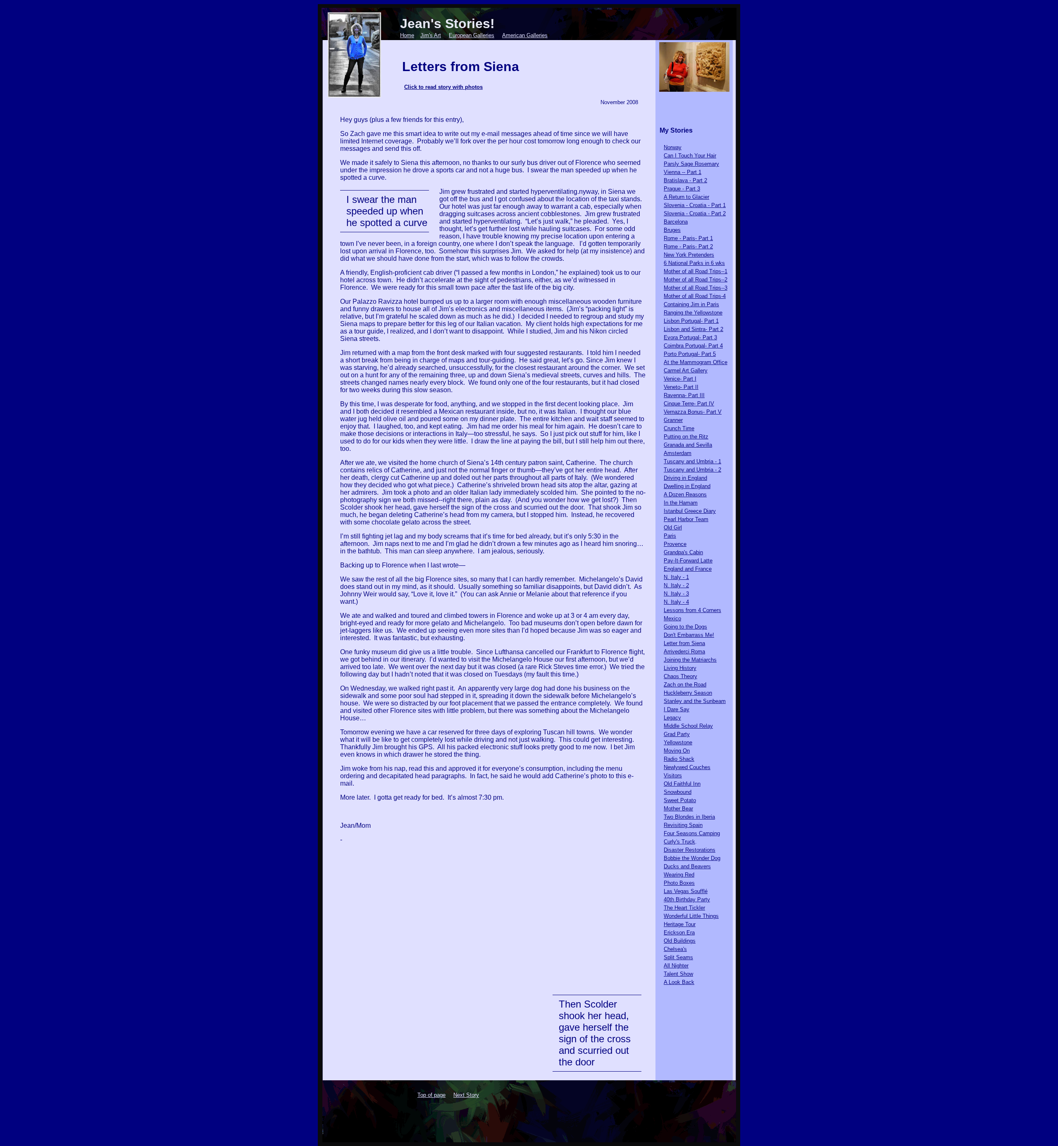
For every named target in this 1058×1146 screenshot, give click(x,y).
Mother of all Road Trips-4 (695, 296)
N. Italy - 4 (676, 602)
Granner (673, 420)
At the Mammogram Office (695, 362)
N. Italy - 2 (676, 585)
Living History (680, 668)
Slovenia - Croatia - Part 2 (695, 213)
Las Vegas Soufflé (686, 891)
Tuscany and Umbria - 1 (692, 461)
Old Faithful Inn (682, 784)
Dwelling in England (687, 486)
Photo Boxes (679, 883)
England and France (688, 569)
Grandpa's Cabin (683, 552)
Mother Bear (678, 808)
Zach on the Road (685, 684)
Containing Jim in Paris (691, 304)
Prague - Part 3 (682, 189)
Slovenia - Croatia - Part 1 (695, 205)
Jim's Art (430, 35)
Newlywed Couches (687, 767)
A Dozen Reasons (685, 494)
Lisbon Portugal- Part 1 (691, 321)
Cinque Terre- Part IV (689, 403)
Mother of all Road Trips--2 (695, 279)
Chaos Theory (680, 676)
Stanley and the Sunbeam (695, 701)
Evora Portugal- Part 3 (690, 337)
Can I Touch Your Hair (690, 155)
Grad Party (677, 734)
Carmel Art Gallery (686, 370)
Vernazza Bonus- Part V (693, 412)
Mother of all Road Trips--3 (695, 288)
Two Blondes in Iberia (689, 817)
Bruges (672, 230)
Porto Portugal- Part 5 (690, 354)
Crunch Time (679, 428)
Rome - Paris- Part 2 (688, 246)
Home (407, 35)
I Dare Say (676, 709)
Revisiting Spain (683, 825)
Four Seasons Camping (692, 833)
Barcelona (676, 222)
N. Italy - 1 (676, 577)
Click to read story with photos (443, 87)
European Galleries (471, 35)
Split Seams (678, 957)
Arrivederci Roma (684, 651)
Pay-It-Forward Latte (688, 561)
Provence (675, 544)
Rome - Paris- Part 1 (688, 238)
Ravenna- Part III (684, 395)
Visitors (673, 775)
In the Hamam (681, 503)
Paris (670, 536)
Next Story (466, 1095)
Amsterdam (677, 453)
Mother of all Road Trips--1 (695, 271)
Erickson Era (679, 932)
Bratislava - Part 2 (685, 180)
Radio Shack (679, 759)
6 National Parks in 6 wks (694, 263)
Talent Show (678, 974)
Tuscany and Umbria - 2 (692, 470)
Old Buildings (680, 941)
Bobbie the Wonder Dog (692, 858)
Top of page (431, 1095)
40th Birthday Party (687, 899)
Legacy (672, 718)
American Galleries (525, 35)
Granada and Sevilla (688, 445)
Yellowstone (678, 742)
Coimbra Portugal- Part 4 (693, 346)
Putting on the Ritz (686, 437)
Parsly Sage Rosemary (691, 164)
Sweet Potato (680, 800)
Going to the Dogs (685, 627)
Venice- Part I (680, 379)
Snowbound (677, 792)
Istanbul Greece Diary (690, 511)
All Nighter (676, 966)
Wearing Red (679, 875)
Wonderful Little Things (691, 916)
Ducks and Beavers (687, 866)
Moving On (677, 751)
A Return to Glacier (686, 197)
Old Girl (673, 527)
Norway (673, 147)
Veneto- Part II (681, 387)
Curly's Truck (679, 842)
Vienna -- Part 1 (682, 172)
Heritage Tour (680, 924)
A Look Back (679, 982)
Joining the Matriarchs (690, 660)
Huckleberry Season (688, 693)
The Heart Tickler (684, 908)
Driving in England (685, 478)
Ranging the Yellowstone (693, 313)
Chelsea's (675, 949)
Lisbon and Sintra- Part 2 (693, 329)
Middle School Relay (688, 726)
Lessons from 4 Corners (692, 610)
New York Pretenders (689, 255)
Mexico (672, 618)
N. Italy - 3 (676, 594)
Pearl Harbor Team (686, 519)
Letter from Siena (684, 643)
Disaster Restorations (689, 850)
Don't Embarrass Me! (689, 635)
